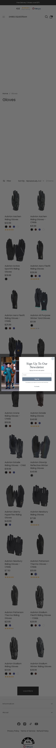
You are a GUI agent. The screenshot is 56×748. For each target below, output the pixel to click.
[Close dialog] (53, 359)
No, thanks (36, 386)
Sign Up (37, 379)
